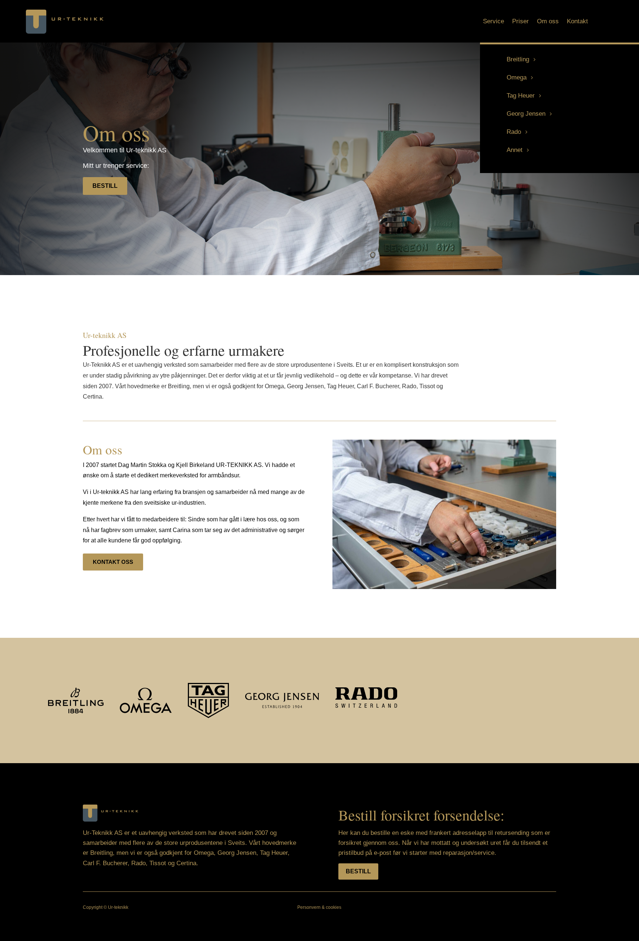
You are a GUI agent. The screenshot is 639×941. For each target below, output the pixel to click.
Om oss (548, 22)
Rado (514, 131)
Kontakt (577, 22)
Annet (515, 149)
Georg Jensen (526, 113)
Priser (520, 22)
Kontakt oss (113, 562)
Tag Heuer (521, 95)
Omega (517, 77)
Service (493, 22)
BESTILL (105, 186)
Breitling (518, 59)
